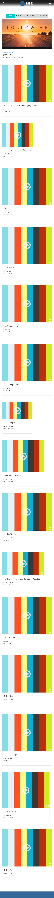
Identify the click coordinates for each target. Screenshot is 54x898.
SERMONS (10, 15)
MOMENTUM (43, 15)
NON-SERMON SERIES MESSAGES (26, 15)
